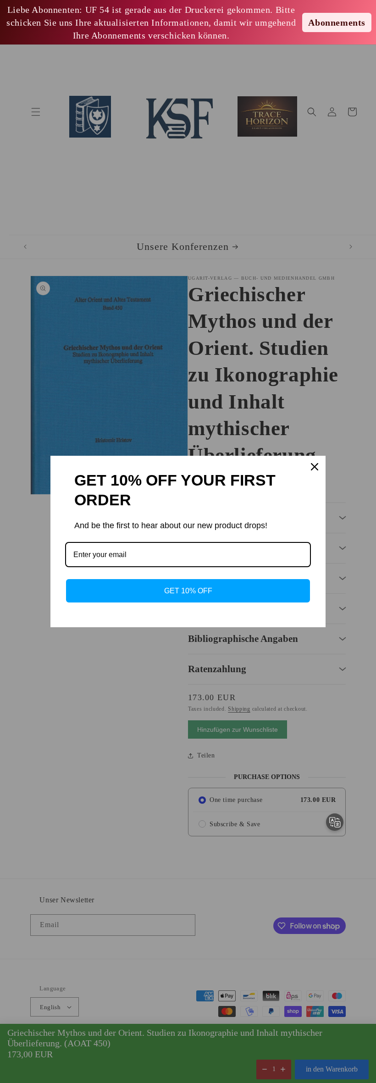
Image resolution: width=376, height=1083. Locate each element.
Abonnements (336, 22)
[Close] (315, 467)
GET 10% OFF (188, 591)
